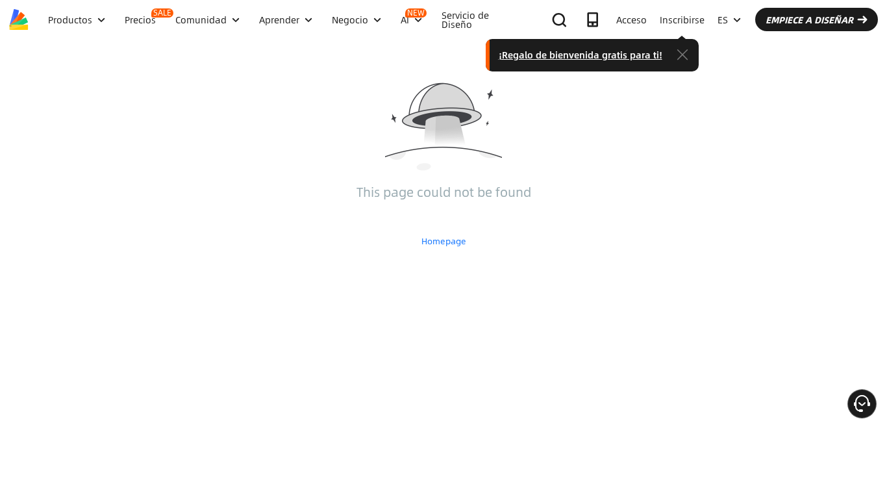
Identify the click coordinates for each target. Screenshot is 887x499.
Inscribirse (682, 19)
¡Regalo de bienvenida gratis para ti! (580, 54)
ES (723, 19)
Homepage (443, 241)
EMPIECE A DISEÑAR (809, 19)
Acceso (631, 19)
